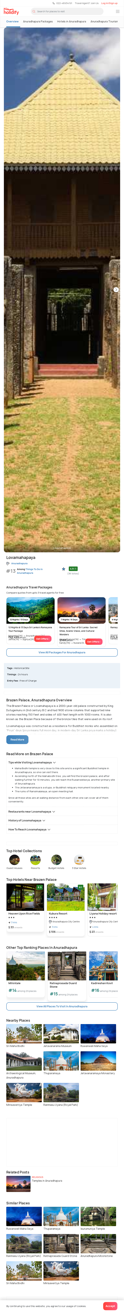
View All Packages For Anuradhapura (62, 652)
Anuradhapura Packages (38, 21)
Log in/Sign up (109, 3)
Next (116, 290)
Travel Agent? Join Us (87, 3)
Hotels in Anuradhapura (71, 21)
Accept (110, 1306)
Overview (12, 21)
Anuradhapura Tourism (104, 21)
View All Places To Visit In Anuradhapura (62, 1006)
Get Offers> (43, 638)
